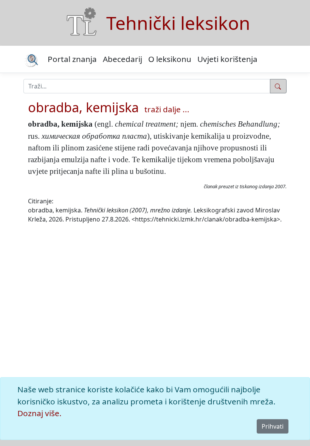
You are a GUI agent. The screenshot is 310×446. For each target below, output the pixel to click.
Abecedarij (122, 59)
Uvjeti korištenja (227, 59)
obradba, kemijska (83, 107)
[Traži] (278, 86)
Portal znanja (72, 59)
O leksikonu (169, 59)
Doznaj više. (39, 413)
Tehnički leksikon (178, 23)
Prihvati (273, 426)
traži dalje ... (166, 109)
